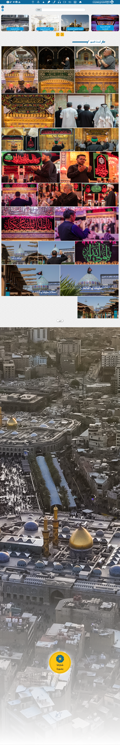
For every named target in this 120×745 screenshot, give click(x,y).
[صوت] (59, 2)
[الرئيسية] (80, 2)
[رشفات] (48, 2)
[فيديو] (64, 2)
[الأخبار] (75, 2)
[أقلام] (54, 2)
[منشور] (38, 2)
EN (3, 7)
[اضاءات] (33, 2)
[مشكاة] (43, 2)
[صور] (70, 2)
